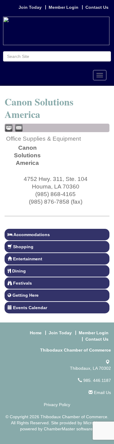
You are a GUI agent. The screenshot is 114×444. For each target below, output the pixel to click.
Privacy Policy (57, 404)
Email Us (102, 392)
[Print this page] (8, 128)
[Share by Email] (18, 128)
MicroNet (92, 422)
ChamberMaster (59, 428)
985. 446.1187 (96, 380)
